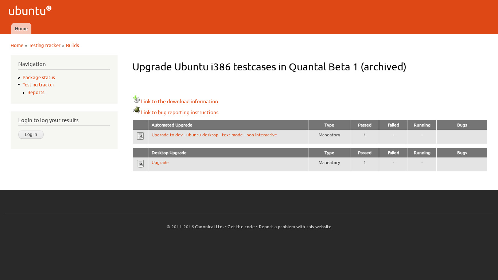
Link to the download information (179, 101)
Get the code (240, 226)
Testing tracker (45, 45)
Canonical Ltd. (209, 226)
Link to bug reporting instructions (179, 112)
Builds (72, 45)
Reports (35, 92)
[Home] (31, 11)
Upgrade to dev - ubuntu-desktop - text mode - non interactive (214, 134)
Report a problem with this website (295, 226)
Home (21, 28)
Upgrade (160, 162)
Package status (39, 77)
